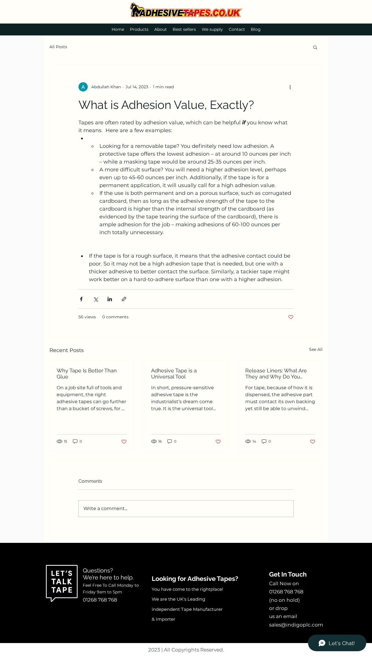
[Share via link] (124, 299)
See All (316, 349)
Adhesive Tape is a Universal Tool (174, 373)
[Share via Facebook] (81, 299)
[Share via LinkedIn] (109, 299)
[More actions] (290, 86)
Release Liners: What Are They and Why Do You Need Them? (276, 373)
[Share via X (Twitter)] (95, 299)
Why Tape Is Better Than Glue (87, 373)
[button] (315, 47)
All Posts (58, 46)
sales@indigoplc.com (296, 625)
